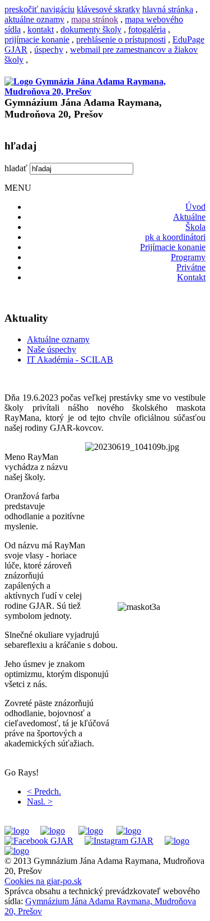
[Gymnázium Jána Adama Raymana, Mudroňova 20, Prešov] (105, 91)
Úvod (195, 207)
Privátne (191, 267)
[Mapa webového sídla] (177, 840)
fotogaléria (147, 29)
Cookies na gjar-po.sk (43, 881)
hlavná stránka (167, 9)
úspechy (48, 49)
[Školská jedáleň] (90, 830)
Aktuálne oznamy (58, 339)
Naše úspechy (51, 349)
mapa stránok (94, 19)
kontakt (40, 29)
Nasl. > (40, 801)
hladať (15, 168)
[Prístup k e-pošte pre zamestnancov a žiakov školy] (52, 830)
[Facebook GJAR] (38, 840)
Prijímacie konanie (173, 247)
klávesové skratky (108, 9)
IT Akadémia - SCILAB (70, 359)
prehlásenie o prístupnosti (121, 39)
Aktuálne (189, 217)
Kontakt (191, 277)
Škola (195, 227)
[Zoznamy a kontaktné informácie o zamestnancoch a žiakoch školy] (128, 830)
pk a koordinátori (175, 237)
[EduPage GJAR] (16, 830)
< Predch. (44, 791)
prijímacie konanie (36, 39)
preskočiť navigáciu (39, 9)
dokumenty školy (91, 29)
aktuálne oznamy (34, 19)
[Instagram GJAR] (119, 840)
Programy (188, 257)
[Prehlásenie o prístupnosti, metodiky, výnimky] (16, 851)
